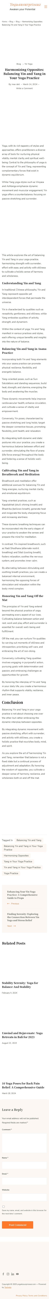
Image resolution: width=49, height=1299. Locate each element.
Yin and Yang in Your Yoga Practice (22, 867)
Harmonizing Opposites (16, 855)
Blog (19, 64)
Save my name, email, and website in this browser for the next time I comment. (24, 1212)
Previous (15, 903)
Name (5, 1158)
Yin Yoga (28, 64)
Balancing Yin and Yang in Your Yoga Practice (23, 848)
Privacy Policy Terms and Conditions (31, 1296)
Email (5, 1174)
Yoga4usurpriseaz (25, 4)
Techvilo (7, 1287)
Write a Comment (24, 89)
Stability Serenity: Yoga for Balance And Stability (20, 985)
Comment (7, 1129)
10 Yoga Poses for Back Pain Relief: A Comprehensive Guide (23, 1085)
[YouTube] (17, 1274)
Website (5, 1190)
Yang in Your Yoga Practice (18, 861)
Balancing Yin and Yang (29, 840)
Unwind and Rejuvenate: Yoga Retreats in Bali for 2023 (22, 1035)
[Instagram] (8, 1274)
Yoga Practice (11, 873)
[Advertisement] (24, 119)
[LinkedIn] (12, 1274)
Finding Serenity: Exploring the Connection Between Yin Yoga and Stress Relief (23, 917)
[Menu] (45, 6)
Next (9, 926)
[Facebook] (3, 1274)
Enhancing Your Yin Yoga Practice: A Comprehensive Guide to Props (22, 894)
